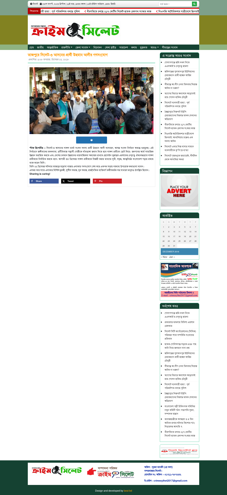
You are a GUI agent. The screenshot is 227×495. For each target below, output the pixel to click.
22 (163, 241)
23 (169, 241)
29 (163, 245)
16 (169, 236)
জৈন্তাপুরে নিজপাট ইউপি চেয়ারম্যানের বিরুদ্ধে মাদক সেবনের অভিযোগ (181, 115)
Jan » (172, 257)
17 (174, 236)
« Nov (164, 257)
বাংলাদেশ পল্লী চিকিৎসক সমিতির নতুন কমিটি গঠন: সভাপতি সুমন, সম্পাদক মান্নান (180, 409)
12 (185, 231)
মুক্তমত (143, 47)
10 (174, 231)
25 (179, 241)
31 (174, 245)
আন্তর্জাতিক (52, 47)
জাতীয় (40, 47)
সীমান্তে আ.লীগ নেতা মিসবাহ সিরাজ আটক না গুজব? (181, 86)
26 (185, 241)
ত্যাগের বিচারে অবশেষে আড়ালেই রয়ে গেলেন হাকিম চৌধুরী (180, 95)
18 (179, 236)
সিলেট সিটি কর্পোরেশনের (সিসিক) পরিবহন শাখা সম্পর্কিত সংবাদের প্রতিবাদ (180, 334)
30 (169, 245)
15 (163, 236)
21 (195, 236)
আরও (153, 47)
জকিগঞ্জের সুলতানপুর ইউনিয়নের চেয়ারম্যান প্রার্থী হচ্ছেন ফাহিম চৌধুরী (180, 75)
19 (185, 236)
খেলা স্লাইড (110, 47)
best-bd (128, 490)
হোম (31, 47)
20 (190, 236)
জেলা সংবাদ (82, 47)
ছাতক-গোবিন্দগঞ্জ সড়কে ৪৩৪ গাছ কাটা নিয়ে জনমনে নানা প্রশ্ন (180, 345)
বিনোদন (97, 47)
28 (195, 241)
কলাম (134, 47)
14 (195, 231)
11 (179, 231)
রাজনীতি (65, 47)
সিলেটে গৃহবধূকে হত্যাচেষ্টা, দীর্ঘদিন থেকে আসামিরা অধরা (181, 157)
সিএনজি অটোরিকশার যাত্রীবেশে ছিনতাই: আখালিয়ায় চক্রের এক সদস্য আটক (179, 137)
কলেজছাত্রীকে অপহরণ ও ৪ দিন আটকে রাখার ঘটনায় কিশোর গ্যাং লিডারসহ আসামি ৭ (180, 422)
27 (190, 241)
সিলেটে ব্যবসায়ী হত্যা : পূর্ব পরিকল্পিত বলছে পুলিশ (43, 11)
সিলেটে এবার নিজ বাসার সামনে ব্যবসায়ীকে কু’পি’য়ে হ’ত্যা (179, 148)
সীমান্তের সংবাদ (170, 47)
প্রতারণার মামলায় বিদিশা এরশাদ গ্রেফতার (179, 324)
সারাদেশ (123, 47)
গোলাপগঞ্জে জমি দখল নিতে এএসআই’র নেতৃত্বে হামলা (177, 64)
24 (174, 241)
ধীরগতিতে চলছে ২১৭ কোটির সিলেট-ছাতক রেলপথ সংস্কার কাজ (109, 11)
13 (190, 231)
